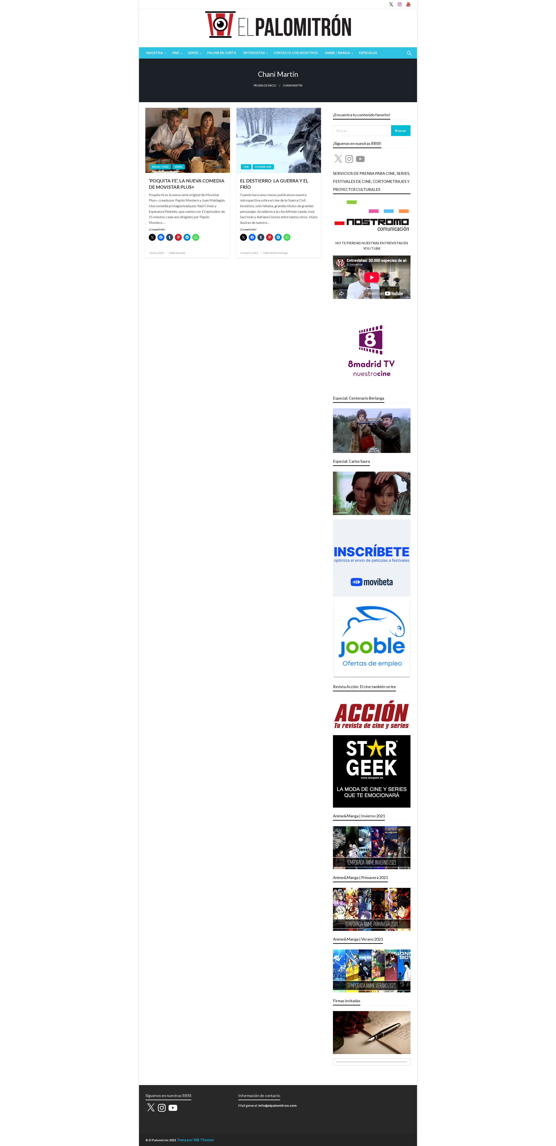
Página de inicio (265, 85)
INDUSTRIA (154, 53)
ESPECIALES (368, 53)
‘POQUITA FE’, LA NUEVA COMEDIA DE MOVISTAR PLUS (186, 184)
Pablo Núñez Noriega (275, 252)
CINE (175, 53)
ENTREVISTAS (254, 53)
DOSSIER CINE (263, 166)
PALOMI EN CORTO (221, 53)
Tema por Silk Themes (195, 1140)
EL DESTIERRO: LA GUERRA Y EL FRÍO (274, 184)
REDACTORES (160, 166)
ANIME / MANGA (337, 53)
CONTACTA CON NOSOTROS (296, 53)
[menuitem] (155, 53)
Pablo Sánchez (177, 252)
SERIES (193, 53)
